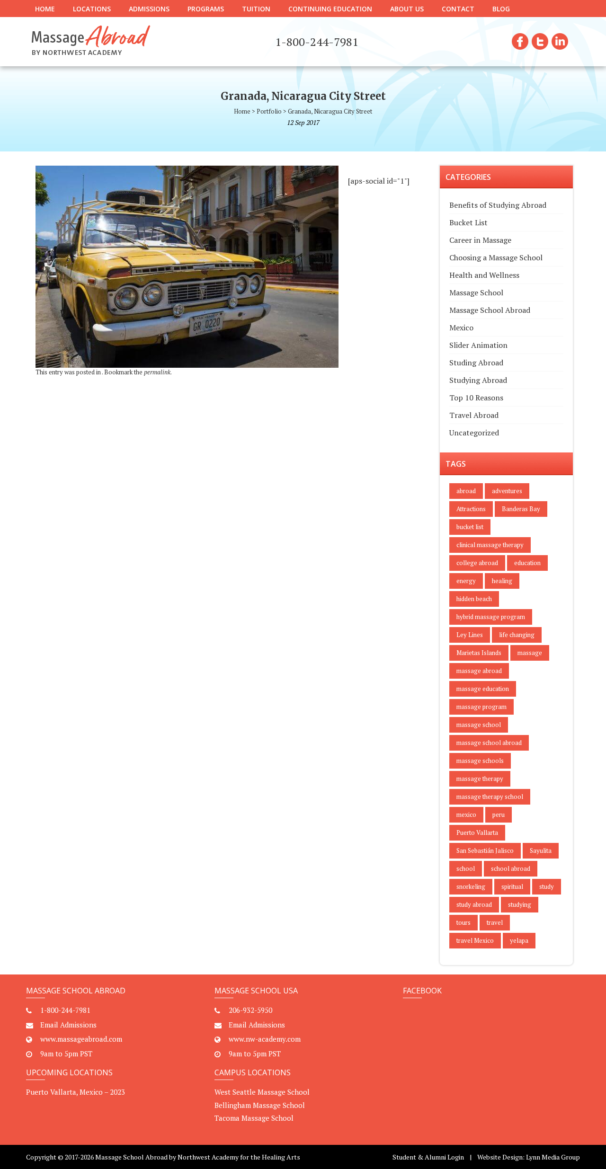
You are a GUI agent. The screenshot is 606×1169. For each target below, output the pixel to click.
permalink (157, 372)
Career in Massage (480, 240)
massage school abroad (489, 742)
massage (529, 652)
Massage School (476, 292)
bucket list (469, 527)
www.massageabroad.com (81, 1039)
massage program (481, 706)
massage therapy (479, 778)
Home (45, 8)
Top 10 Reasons (476, 397)
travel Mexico (475, 940)
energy (466, 580)
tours (463, 922)
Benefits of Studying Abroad (497, 205)
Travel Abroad (474, 415)
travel (495, 922)
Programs (205, 8)
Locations (92, 8)
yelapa (519, 940)
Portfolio (269, 111)
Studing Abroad (476, 362)
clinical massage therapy (490, 544)
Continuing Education (330, 8)
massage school (478, 724)
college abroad (477, 562)
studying (519, 904)
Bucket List (468, 222)
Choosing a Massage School (496, 257)
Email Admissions (68, 1024)
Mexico (461, 327)
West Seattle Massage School (262, 1092)
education (527, 562)
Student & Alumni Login (428, 1156)
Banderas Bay (521, 509)
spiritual (512, 886)
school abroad (510, 868)
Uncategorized (474, 432)
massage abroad (479, 670)
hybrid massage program (490, 616)
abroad (466, 491)
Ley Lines (469, 634)
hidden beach (474, 598)
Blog (501, 8)
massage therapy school (489, 796)
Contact (458, 8)
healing (502, 580)
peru (498, 814)
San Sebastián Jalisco (485, 850)
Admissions (149, 8)
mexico (466, 814)
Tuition (256, 8)
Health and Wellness (484, 275)
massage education (482, 688)
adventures (507, 491)
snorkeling (470, 886)
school (465, 868)
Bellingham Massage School (259, 1105)
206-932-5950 (250, 1010)
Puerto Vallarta (477, 832)
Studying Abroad (478, 380)
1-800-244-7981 (65, 1010)
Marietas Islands (478, 652)
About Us (407, 8)
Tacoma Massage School (254, 1118)
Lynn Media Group (553, 1156)
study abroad (474, 904)
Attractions (471, 509)
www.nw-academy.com (265, 1039)
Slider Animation (478, 345)
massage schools (480, 760)
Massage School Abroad (489, 310)
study (546, 886)
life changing (517, 634)
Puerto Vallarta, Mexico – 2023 (75, 1092)
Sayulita (541, 850)
